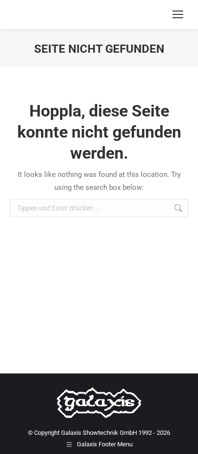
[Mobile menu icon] (178, 14)
